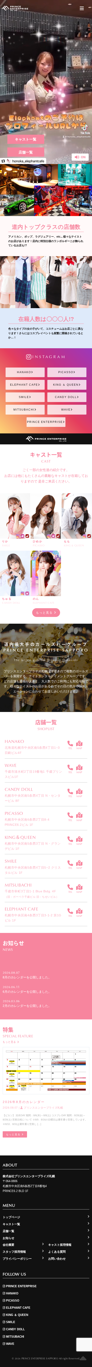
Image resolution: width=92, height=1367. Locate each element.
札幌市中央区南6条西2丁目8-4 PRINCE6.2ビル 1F (27, 822)
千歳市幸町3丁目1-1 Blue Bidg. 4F (32, 893)
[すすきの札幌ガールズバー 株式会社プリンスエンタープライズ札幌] (15, 8)
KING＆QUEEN (20, 837)
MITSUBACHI (23, 409)
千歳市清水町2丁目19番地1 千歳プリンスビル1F (33, 774)
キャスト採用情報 (59, 1244)
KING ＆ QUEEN (66, 384)
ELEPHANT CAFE (24, 384)
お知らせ (8, 1238)
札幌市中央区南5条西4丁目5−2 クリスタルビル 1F (33, 870)
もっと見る (45, 612)
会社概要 (8, 1244)
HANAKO (24, 372)
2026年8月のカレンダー (24, 1102)
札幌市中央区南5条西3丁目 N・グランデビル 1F (33, 846)
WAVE (66, 409)
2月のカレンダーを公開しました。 (27, 1006)
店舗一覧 (26, 152)
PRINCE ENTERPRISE (45, 422)
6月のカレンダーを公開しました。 (27, 991)
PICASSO (65, 372)
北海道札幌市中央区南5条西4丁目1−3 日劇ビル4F (32, 750)
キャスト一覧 (25, 139)
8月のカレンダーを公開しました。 (27, 977)
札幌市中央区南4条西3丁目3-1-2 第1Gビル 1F (33, 917)
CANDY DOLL (66, 397)
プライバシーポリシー (17, 1258)
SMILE (24, 397)
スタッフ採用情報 (14, 1251)
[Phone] (70, 743)
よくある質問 (57, 1251)
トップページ (11, 1217)
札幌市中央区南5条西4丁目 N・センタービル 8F (33, 798)
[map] (79, 743)
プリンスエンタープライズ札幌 (43, 1107)
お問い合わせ (57, 1258)
